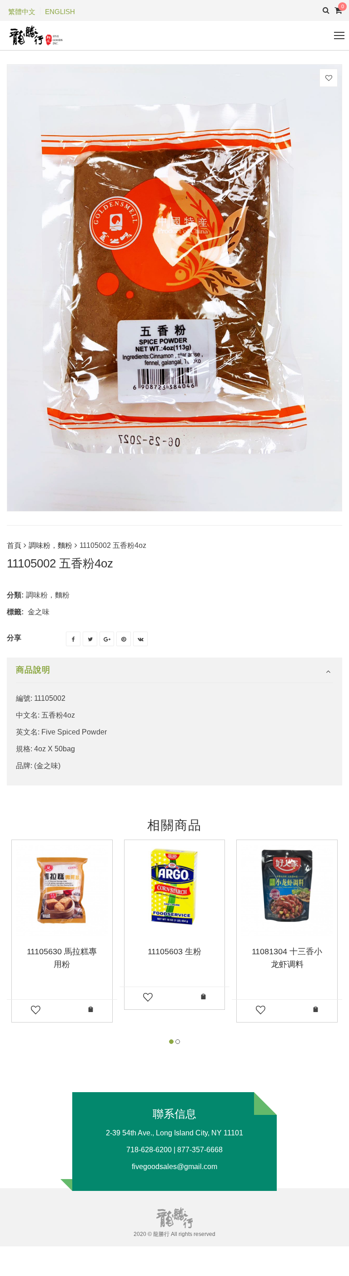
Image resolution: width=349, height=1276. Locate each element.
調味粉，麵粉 (50, 545)
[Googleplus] (107, 639)
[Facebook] (73, 639)
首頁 (14, 545)
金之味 (39, 612)
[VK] (140, 639)
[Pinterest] (123, 639)
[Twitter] (90, 639)
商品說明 (33, 669)
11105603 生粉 (174, 951)
